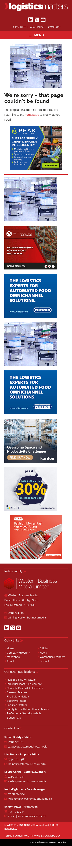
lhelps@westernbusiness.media (27, 764)
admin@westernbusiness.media (27, 617)
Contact (54, 27)
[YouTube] (43, 20)
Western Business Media (22, 825)
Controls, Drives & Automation (25, 688)
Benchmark (14, 717)
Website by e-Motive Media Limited (48, 842)
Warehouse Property (52, 657)
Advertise (37, 27)
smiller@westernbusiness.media (27, 816)
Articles (44, 648)
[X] (37, 20)
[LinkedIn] (30, 20)
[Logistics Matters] (36, 7)
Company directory (18, 652)
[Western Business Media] (30, 589)
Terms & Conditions (16, 835)
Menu (39, 35)
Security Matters (16, 700)
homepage (32, 114)
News (43, 652)
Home (10, 648)
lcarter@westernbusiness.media (27, 781)
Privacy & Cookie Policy (46, 835)
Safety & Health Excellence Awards (28, 709)
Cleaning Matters (17, 692)
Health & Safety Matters (21, 679)
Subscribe (19, 27)
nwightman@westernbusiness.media (30, 798)
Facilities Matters (17, 705)
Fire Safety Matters (18, 696)
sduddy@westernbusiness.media (27, 746)
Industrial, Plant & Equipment (24, 684)
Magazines (13, 657)
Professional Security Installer (24, 713)
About (10, 661)
